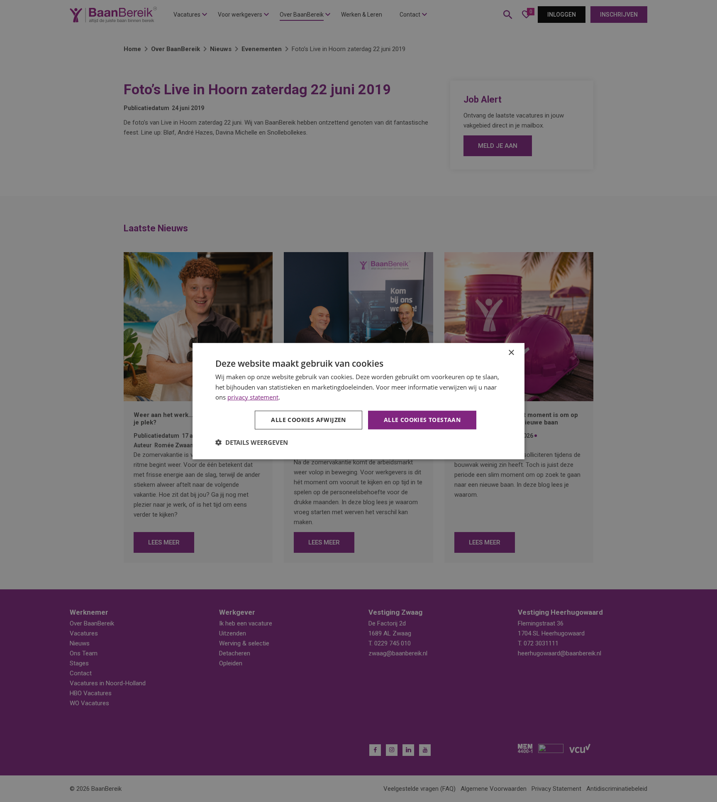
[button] (251, 442)
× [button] (511, 352)
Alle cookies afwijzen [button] (308, 420)
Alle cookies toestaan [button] (422, 420)
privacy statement (252, 397)
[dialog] (358, 401)
